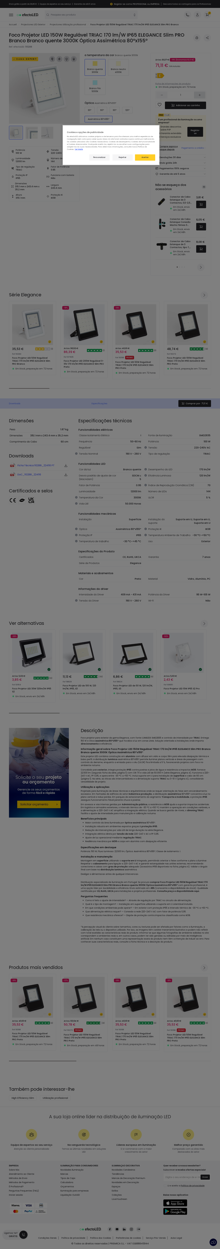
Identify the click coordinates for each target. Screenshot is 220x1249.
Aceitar (145, 157)
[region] (111, 145)
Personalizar (99, 157)
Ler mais (79, 149)
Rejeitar (122, 157)
